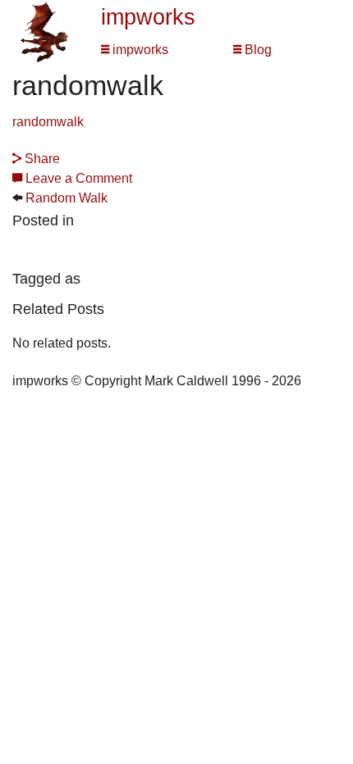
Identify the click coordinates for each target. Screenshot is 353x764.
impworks (148, 17)
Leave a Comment (77, 178)
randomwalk (48, 122)
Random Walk (66, 198)
